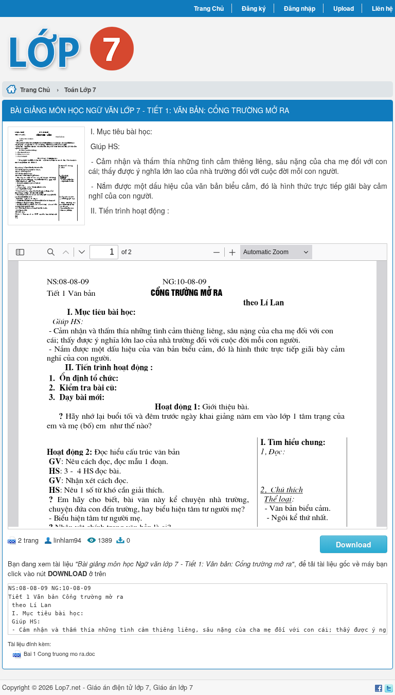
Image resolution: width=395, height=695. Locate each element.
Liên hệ (382, 8)
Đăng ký (254, 8)
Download (353, 544)
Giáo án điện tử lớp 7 (118, 687)
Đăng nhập (299, 8)
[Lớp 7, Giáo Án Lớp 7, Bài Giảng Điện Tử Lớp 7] (100, 48)
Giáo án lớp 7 (173, 687)
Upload (343, 8)
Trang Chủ (209, 8)
